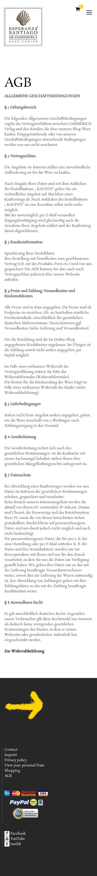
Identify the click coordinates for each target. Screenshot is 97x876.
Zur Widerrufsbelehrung (24, 651)
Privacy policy (15, 760)
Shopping (12, 770)
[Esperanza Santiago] (26, 24)
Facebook (18, 833)
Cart (81, 6)
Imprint (10, 754)
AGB (8, 775)
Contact (10, 749)
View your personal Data (24, 765)
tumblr (15, 844)
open (89, 12)
